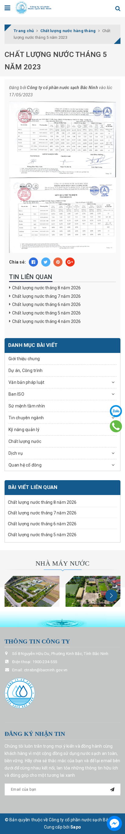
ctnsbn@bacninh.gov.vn (45, 670)
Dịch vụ (15, 453)
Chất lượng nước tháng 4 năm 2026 (46, 321)
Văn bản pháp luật (26, 382)
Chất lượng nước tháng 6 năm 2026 (46, 304)
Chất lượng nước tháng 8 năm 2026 (46, 287)
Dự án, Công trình (25, 370)
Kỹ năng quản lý (23, 429)
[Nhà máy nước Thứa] (93, 591)
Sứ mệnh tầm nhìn (26, 406)
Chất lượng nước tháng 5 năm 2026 (46, 313)
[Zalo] (116, 411)
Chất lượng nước (24, 441)
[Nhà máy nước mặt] (32, 591)
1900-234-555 (44, 662)
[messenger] (114, 823)
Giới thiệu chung (24, 358)
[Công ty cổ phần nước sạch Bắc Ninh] (33, 7)
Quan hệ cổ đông (25, 465)
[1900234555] (116, 426)
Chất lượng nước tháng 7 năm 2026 (46, 296)
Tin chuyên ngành (26, 417)
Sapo (75, 827)
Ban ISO (16, 394)
